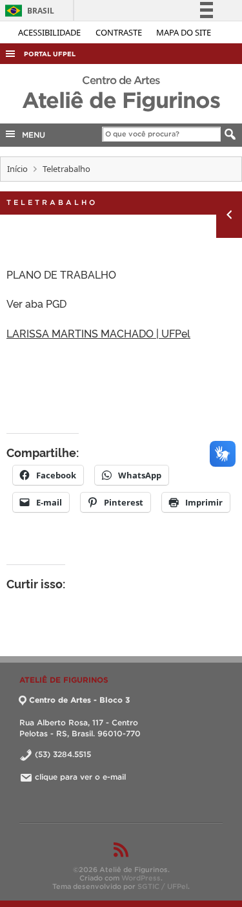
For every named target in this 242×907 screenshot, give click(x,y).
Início (17, 169)
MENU (31, 135)
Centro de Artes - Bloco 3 (79, 700)
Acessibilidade (50, 32)
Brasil (27, 10)
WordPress (141, 878)
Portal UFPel (50, 54)
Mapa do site (183, 32)
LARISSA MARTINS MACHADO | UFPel (98, 333)
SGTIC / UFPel (162, 886)
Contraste (120, 32)
